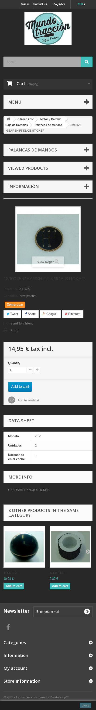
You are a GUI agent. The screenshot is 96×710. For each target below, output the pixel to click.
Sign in (25, 4)
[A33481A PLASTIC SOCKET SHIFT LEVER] (70, 547)
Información (23, 186)
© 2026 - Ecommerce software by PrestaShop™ (36, 697)
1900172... (11, 573)
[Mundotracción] (48, 28)
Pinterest (73, 314)
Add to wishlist (28, 400)
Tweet (13, 314)
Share (31, 314)
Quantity (14, 363)
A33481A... (58, 573)
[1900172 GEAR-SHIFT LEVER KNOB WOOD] (24, 547)
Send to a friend (22, 323)
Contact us (40, 4)
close (85, 705)
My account (15, 668)
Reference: (11, 289)
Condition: (11, 296)
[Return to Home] (8, 119)
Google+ (51, 314)
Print (13, 330)
